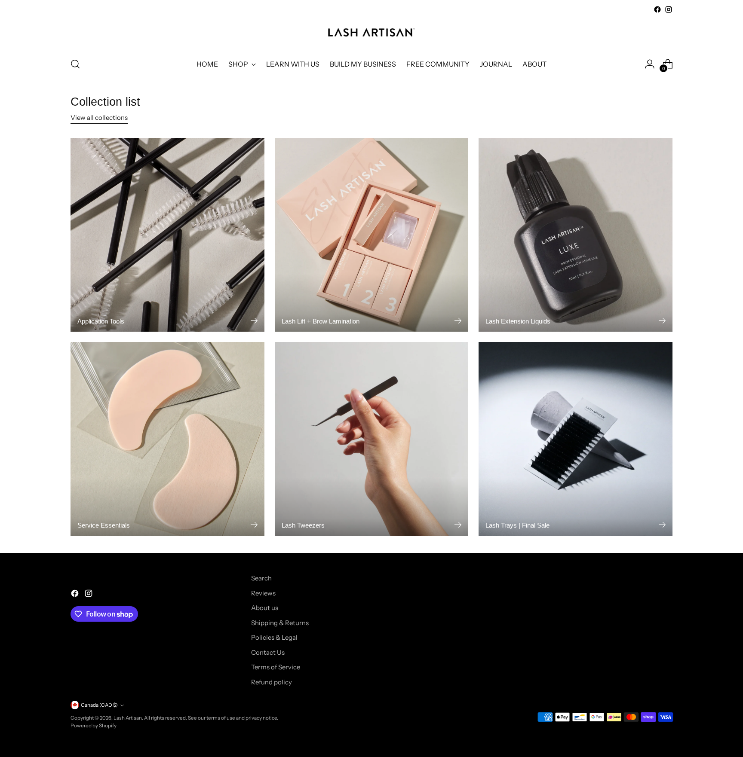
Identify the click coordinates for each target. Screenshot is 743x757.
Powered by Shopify (94, 726)
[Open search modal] (75, 64)
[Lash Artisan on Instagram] (668, 9)
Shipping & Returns (280, 623)
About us (264, 608)
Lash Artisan (128, 718)
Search (261, 578)
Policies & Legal (274, 637)
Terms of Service (275, 667)
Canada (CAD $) (99, 705)
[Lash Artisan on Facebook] (657, 9)
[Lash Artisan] (371, 32)
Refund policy (271, 682)
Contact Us (268, 652)
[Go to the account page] (649, 64)
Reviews (263, 593)
